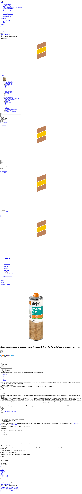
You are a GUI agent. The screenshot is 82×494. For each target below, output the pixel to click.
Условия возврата (6, 21)
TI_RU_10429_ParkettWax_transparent (8, 411)
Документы (5, 376)
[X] (6, 355)
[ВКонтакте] (1, 355)
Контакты (2, 473)
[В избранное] (1, 351)
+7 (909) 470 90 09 (4, 29)
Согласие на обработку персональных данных (9, 488)
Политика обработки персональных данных (9, 487)
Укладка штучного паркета (8, 15)
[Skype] (11, 355)
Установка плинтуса (7, 16)
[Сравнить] (1, 352)
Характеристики (6, 375)
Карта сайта (2, 474)
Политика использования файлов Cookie (8, 490)
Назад (7, 255)
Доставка (5, 379)
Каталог (2, 466)
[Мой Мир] (4, 355)
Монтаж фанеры (6, 5)
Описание (5, 374)
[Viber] (8, 355)
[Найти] (1, 121)
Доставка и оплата (6, 20)
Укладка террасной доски (8, 14)
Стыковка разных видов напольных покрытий (12, 7)
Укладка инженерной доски (8, 8)
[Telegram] (13, 355)
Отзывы (4, 22)
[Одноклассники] (3, 355)
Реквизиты (2, 471)
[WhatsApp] (9, 355)
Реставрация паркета (7, 6)
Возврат (2, 469)
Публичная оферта (4, 491)
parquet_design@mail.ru (5, 34)
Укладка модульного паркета (9, 11)
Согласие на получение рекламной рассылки (9, 489)
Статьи (1, 472)
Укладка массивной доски (8, 10)
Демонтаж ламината (7, 4)
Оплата (4, 377)
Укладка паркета (6, 12)
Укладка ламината (6, 9)
